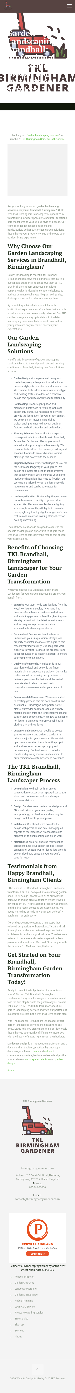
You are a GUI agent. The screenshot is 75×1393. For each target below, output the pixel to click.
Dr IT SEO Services (55, 1378)
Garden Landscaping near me (43, 135)
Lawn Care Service (25, 1307)
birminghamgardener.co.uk (37, 1168)
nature (35, 1051)
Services (19, 1331)
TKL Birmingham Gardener (37, 1101)
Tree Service (21, 1319)
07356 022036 (27, 1006)
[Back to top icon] (38, 1369)
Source (11, 1070)
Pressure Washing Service (29, 1313)
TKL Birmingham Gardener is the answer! (43, 139)
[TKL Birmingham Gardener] (8, 6)
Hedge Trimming (24, 1301)
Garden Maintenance (26, 1295)
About (18, 1336)
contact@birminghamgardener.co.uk (37, 1199)
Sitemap (19, 1325)
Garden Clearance (24, 1283)
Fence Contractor (24, 1277)
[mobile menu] (69, 6)
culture (48, 1051)
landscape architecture (37, 1059)
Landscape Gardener (26, 1289)
